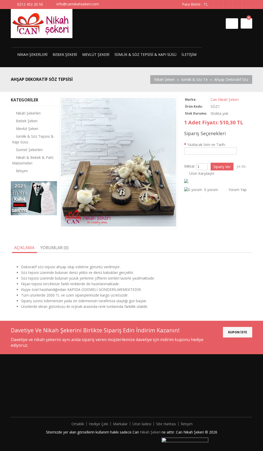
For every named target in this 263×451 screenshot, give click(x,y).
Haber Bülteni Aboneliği (150, 398)
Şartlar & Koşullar (85, 398)
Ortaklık (77, 423)
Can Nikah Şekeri (225, 99)
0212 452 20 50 (217, 396)
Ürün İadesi (142, 423)
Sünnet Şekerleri (29, 149)
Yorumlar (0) (54, 247)
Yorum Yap (237, 189)
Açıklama (24, 247)
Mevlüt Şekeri (95, 54)
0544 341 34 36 (220, 403)
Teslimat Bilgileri (84, 382)
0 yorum (211, 189)
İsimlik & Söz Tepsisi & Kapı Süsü (145, 54)
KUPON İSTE (237, 332)
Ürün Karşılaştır (201, 173)
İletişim (189, 54)
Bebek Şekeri (65, 54)
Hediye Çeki (98, 423)
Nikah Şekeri (151, 432)
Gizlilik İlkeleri (81, 390)
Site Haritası (166, 423)
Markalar (120, 423)
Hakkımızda (80, 374)
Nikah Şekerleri (32, 54)
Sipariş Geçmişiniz (146, 382)
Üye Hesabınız (142, 374)
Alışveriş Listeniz (144, 390)
